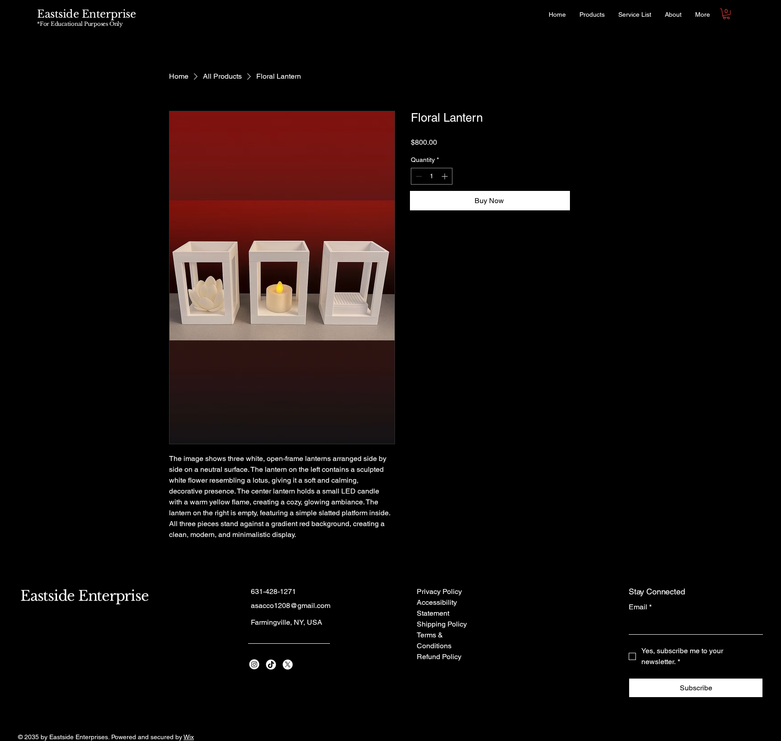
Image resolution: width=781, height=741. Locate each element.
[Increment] (445, 176)
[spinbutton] (431, 176)
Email (640, 607)
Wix (188, 737)
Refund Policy (439, 656)
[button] (726, 14)
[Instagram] (254, 664)
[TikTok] (271, 664)
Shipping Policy (442, 624)
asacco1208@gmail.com (290, 605)
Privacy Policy (439, 591)
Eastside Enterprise (86, 14)
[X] (288, 664)
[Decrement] (417, 176)
